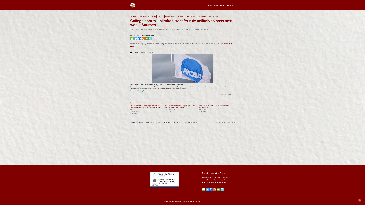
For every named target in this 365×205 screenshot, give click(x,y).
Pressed (180, 16)
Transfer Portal (213, 16)
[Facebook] (139, 38)
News (160, 16)
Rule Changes (190, 16)
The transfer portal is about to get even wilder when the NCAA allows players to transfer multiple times (145, 107)
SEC (159, 122)
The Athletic (167, 122)
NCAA (154, 16)
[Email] (147, 38)
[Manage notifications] (359, 200)
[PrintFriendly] (150, 38)
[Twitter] (135, 38)
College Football (144, 16)
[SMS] (132, 38)
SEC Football (202, 16)
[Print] (143, 38)
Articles (133, 16)
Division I (133, 122)
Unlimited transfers (191, 122)
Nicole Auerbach (151, 122)
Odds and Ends (170, 16)
